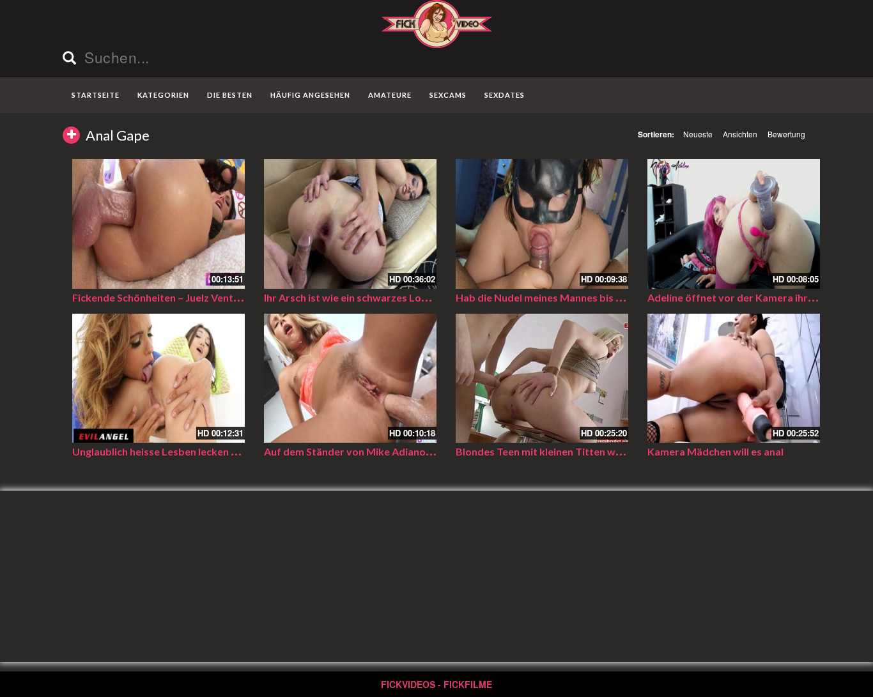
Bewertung (786, 133)
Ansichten (740, 133)
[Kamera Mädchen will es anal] (733, 378)
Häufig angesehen (310, 95)
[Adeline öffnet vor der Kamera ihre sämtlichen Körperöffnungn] (733, 224)
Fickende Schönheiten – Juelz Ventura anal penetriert (197, 297)
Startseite (96, 95)
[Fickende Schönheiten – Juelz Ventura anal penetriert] (158, 224)
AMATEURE (390, 95)
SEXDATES (504, 95)
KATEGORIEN (163, 95)
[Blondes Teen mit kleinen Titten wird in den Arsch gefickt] (542, 378)
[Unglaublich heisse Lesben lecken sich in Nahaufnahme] (158, 378)
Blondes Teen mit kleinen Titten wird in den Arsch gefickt (589, 451)
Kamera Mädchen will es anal (715, 451)
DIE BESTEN (229, 95)
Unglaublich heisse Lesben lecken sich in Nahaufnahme (200, 451)
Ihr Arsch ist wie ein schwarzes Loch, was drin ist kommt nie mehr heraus (434, 297)
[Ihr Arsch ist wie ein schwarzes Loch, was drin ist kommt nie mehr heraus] (350, 224)
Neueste (698, 133)
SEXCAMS (448, 95)
